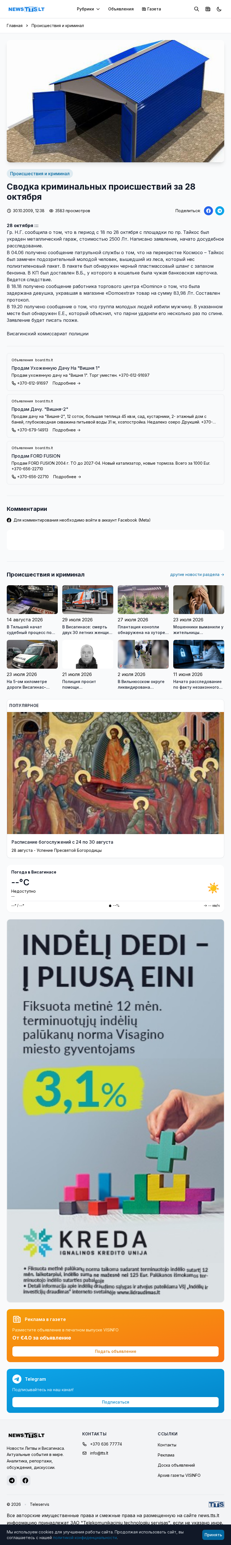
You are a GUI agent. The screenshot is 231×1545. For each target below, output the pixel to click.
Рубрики (85, 8)
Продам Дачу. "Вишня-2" (40, 409)
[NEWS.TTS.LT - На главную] (26, 9)
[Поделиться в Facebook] (208, 210)
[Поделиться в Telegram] (219, 210)
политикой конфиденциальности (85, 1537)
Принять (213, 1534)
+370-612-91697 (32, 383)
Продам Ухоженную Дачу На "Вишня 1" (56, 368)
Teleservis (39, 1504)
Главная (15, 25)
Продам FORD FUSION (36, 456)
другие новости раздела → (197, 574)
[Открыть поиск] (197, 9)
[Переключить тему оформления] (219, 9)
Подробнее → (67, 383)
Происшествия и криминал (58, 25)
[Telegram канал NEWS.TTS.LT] (12, 1480)
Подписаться (115, 1402)
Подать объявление (115, 1351)
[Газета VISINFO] (208, 9)
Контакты (167, 1444)
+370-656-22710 (33, 476)
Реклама (166, 1455)
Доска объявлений (176, 1465)
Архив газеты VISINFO (179, 1475)
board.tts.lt (44, 360)
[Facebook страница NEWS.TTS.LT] (25, 1480)
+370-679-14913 (32, 429)
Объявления (121, 8)
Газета (154, 8)
